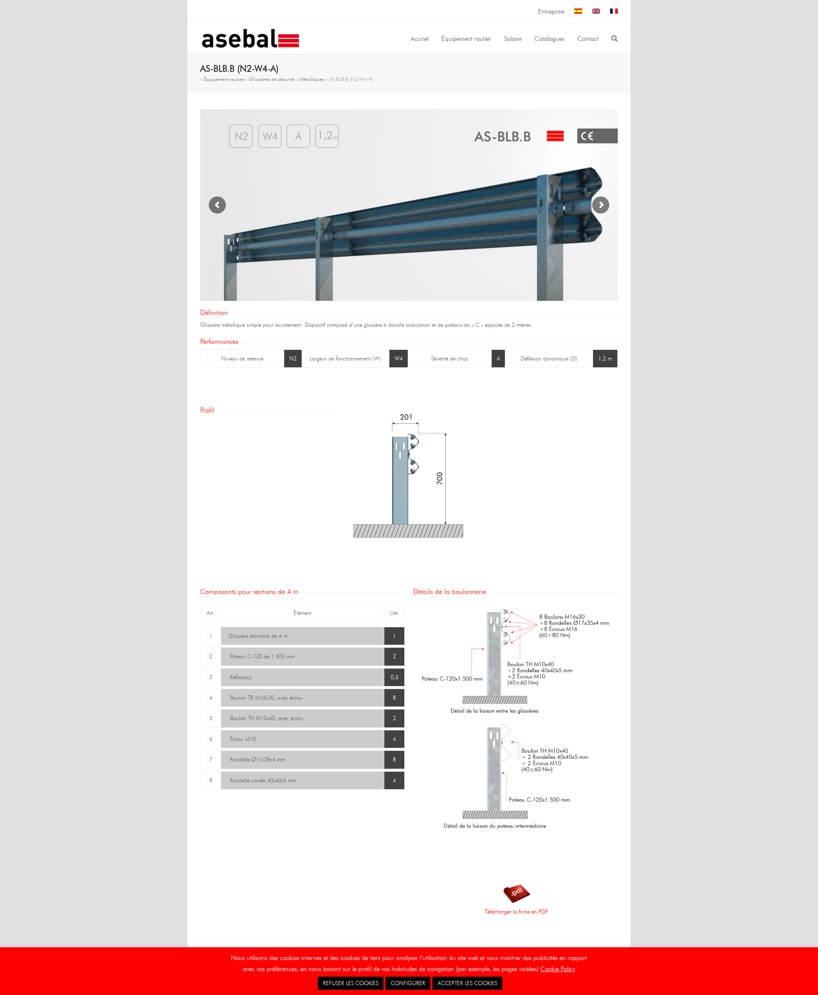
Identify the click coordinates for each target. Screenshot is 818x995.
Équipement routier (224, 79)
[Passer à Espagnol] (578, 11)
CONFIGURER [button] (408, 983)
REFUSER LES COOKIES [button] (350, 983)
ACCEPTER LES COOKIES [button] (467, 983)
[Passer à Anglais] (596, 11)
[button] (614, 38)
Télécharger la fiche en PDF (516, 911)
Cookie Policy (557, 969)
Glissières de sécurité (271, 79)
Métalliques (311, 79)
